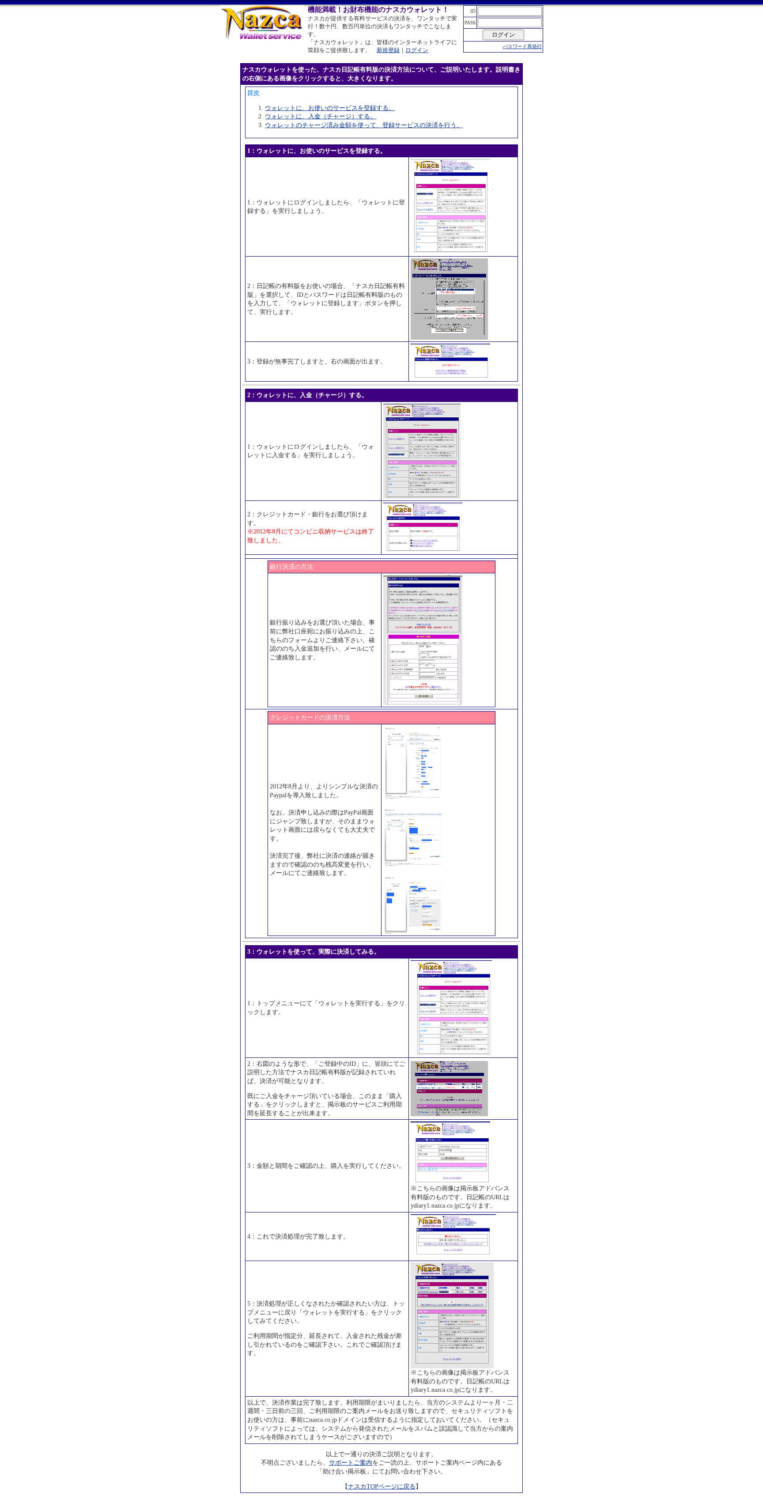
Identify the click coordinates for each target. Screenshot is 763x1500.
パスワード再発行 (522, 46)
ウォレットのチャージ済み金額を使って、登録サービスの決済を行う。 (364, 125)
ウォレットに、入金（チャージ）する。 (320, 116)
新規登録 (388, 50)
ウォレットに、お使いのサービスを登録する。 (330, 108)
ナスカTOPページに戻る (381, 1486)
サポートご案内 (350, 1462)
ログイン (416, 50)
